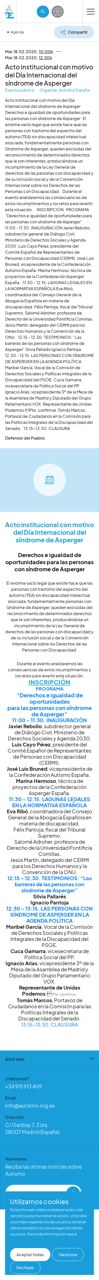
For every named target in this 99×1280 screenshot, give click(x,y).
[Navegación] (91, 11)
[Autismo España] (10, 11)
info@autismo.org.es (30, 1105)
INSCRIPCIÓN (49, 682)
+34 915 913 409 (23, 1086)
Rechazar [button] (25, 1267)
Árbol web (15, 1059)
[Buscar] (43, 12)
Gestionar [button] (68, 1254)
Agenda (17, 32)
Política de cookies (27, 1239)
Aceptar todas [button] (30, 1254)
